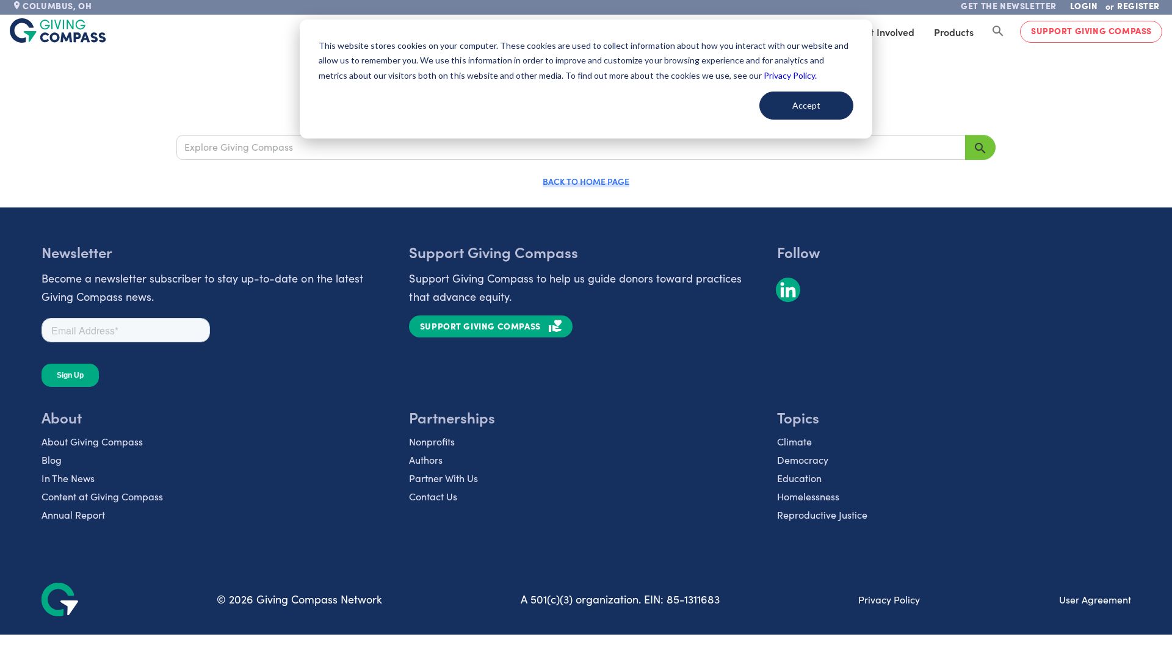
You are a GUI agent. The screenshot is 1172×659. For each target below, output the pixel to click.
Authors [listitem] (426, 459)
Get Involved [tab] (886, 31)
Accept (806, 105)
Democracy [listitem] (802, 459)
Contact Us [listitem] (433, 496)
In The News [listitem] (68, 478)
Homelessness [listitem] (808, 496)
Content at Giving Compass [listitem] (102, 496)
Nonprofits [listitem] (432, 441)
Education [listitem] (799, 478)
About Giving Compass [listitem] (92, 441)
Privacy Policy (889, 599)
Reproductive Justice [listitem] (822, 514)
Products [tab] (954, 31)
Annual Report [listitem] (73, 514)
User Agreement (1095, 599)
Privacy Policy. (790, 75)
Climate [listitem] (794, 441)
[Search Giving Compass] (998, 31)
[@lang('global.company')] (58, 30)
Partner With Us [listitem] (443, 478)
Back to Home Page (586, 181)
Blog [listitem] (52, 459)
